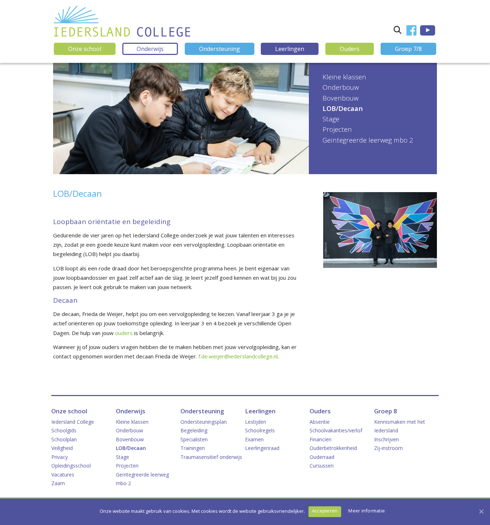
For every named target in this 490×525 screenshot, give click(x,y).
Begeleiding (193, 430)
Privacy (59, 457)
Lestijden (255, 421)
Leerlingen (289, 49)
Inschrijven (386, 439)
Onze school (84, 49)
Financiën (320, 439)
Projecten (337, 129)
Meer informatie (366, 510)
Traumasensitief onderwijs (211, 457)
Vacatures (62, 474)
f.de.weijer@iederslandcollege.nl (238, 356)
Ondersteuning (219, 49)
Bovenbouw (340, 97)
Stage (330, 118)
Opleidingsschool (71, 465)
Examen (254, 439)
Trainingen (192, 448)
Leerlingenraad (262, 448)
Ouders (349, 49)
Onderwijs (150, 49)
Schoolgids (63, 430)
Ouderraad (322, 457)
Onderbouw (340, 87)
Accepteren (325, 510)
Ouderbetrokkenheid (333, 448)
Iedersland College (72, 421)
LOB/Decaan (342, 108)
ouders (124, 332)
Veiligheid (62, 448)
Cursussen (322, 465)
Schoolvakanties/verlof (336, 430)
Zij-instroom (388, 448)
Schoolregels (260, 430)
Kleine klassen (344, 76)
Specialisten (194, 439)
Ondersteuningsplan (203, 421)
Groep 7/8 (408, 49)
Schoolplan (64, 439)
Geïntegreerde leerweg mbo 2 (367, 139)
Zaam (58, 483)
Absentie (320, 421)
